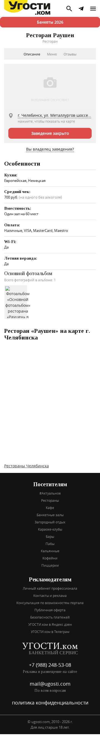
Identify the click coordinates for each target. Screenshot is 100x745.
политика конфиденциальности (50, 702)
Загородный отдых (50, 522)
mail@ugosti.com (50, 683)
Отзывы (70, 54)
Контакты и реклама (50, 595)
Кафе (50, 507)
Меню (52, 54)
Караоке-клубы (50, 529)
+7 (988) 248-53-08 (50, 665)
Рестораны (50, 500)
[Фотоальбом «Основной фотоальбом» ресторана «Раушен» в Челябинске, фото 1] (17, 301)
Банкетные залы (50, 515)
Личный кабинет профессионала (50, 588)
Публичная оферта (50, 610)
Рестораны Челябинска (26, 465)
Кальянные (50, 551)
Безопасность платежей (50, 617)
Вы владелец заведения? (50, 149)
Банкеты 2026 (50, 22)
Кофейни (50, 558)
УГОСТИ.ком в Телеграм (50, 631)
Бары (50, 536)
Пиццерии (50, 565)
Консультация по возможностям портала (50, 602)
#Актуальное (50, 493)
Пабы (50, 543)
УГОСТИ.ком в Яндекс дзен (50, 624)
